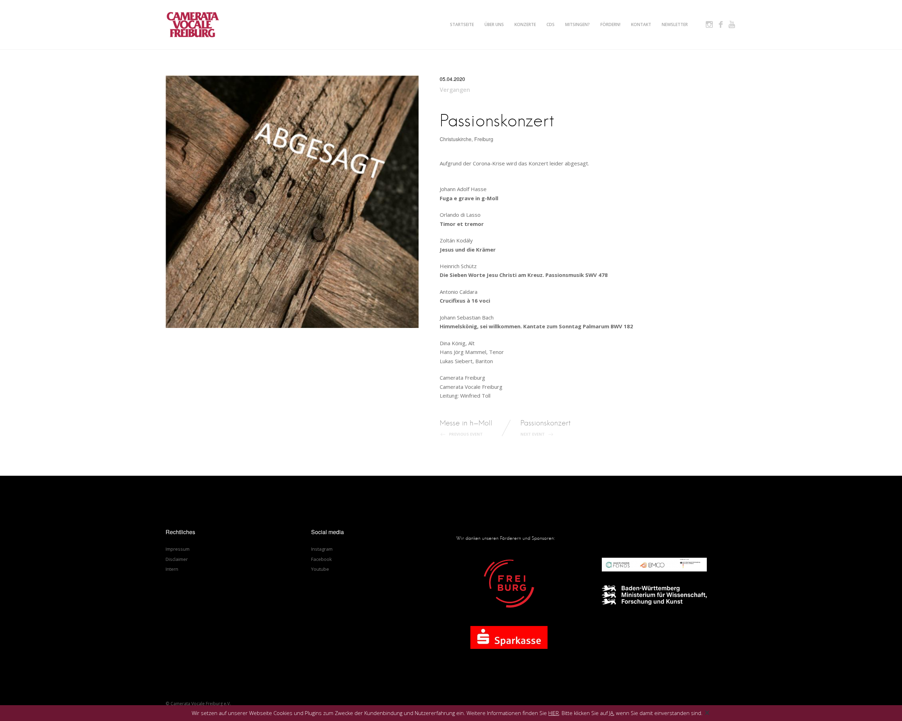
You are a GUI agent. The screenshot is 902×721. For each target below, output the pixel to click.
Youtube (320, 569)
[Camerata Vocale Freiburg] (193, 25)
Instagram (322, 549)
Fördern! (610, 24)
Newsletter (675, 24)
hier (553, 712)
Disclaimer (177, 559)
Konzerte (525, 24)
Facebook (321, 559)
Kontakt (641, 24)
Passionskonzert (545, 427)
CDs (550, 24)
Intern (172, 569)
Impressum (178, 549)
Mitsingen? (577, 24)
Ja (611, 712)
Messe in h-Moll (466, 427)
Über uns (494, 24)
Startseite (462, 24)
